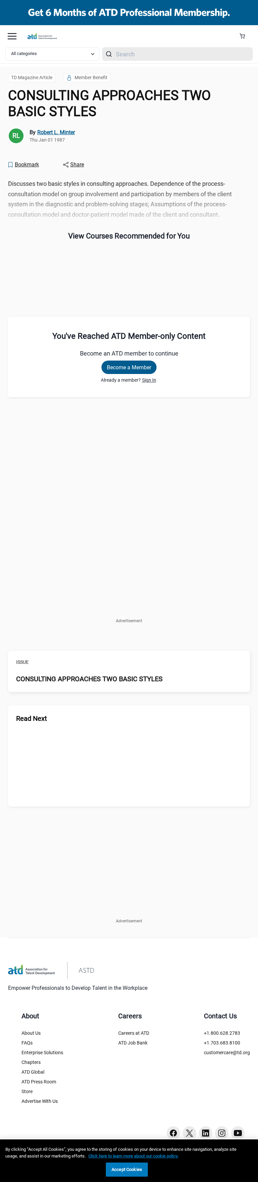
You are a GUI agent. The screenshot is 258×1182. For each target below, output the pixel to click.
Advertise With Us (40, 1101)
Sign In (149, 380)
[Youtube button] (238, 1133)
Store (27, 1091)
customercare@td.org (227, 1052)
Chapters (31, 1062)
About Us (31, 1033)
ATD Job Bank (132, 1042)
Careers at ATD (133, 1033)
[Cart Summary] (245, 36)
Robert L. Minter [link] (56, 132)
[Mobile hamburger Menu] (12, 36)
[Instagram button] (221, 1133)
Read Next (31, 718)
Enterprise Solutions (42, 1052)
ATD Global (33, 1072)
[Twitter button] (189, 1133)
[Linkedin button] (205, 1133)
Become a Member (129, 367)
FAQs (27, 1042)
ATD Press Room (39, 1081)
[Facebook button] (173, 1133)
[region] (129, 1160)
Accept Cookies (127, 1169)
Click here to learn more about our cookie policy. (133, 1156)
